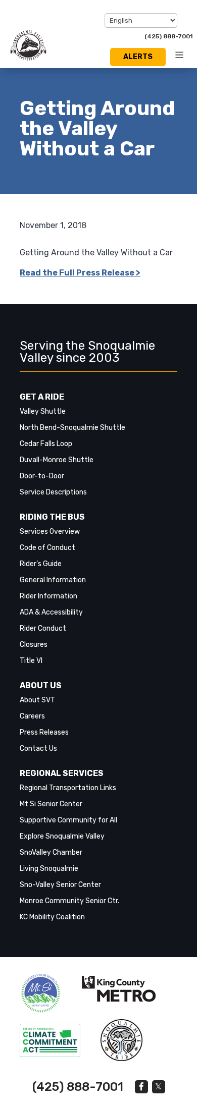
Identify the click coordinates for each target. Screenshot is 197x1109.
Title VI (31, 660)
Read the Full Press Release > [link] (80, 273)
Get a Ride (42, 397)
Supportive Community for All (68, 820)
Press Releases (44, 732)
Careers (32, 716)
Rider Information (48, 596)
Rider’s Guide (41, 564)
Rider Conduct (43, 628)
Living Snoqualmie (49, 868)
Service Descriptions (53, 492)
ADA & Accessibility (51, 612)
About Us (41, 685)
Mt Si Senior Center (51, 804)
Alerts (138, 56)
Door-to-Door (42, 476)
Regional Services (62, 773)
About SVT (37, 700)
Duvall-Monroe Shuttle (56, 460)
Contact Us (38, 748)
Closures (33, 644)
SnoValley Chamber (51, 852)
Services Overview (50, 531)
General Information (53, 580)
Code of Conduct (47, 547)
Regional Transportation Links (68, 788)
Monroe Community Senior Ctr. (69, 901)
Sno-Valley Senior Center (60, 884)
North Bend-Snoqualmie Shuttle (72, 427)
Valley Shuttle (43, 411)
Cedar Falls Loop (46, 443)
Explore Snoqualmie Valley (62, 836)
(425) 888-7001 (168, 36)
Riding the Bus (52, 517)
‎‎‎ (41, 993)
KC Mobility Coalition (52, 917)
